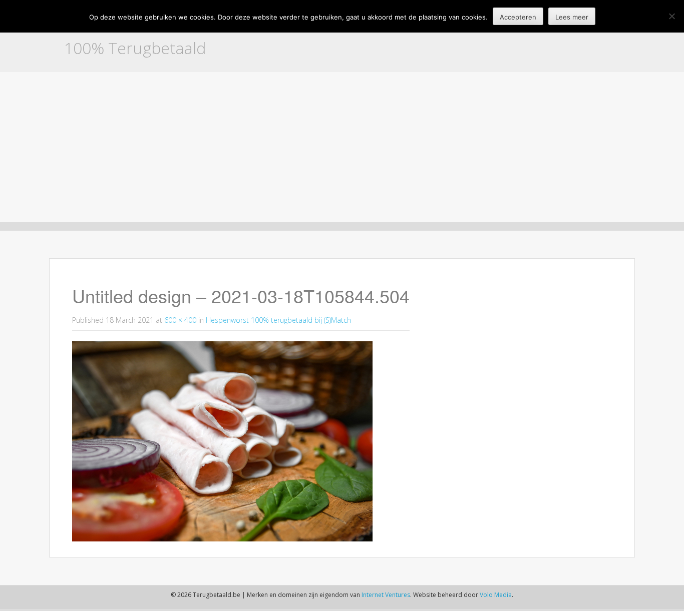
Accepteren (518, 17)
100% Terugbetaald (135, 48)
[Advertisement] (342, 147)
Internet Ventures (386, 594)
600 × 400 (180, 320)
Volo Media (496, 594)
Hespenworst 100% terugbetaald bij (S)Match (278, 320)
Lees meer (571, 17)
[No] (671, 16)
